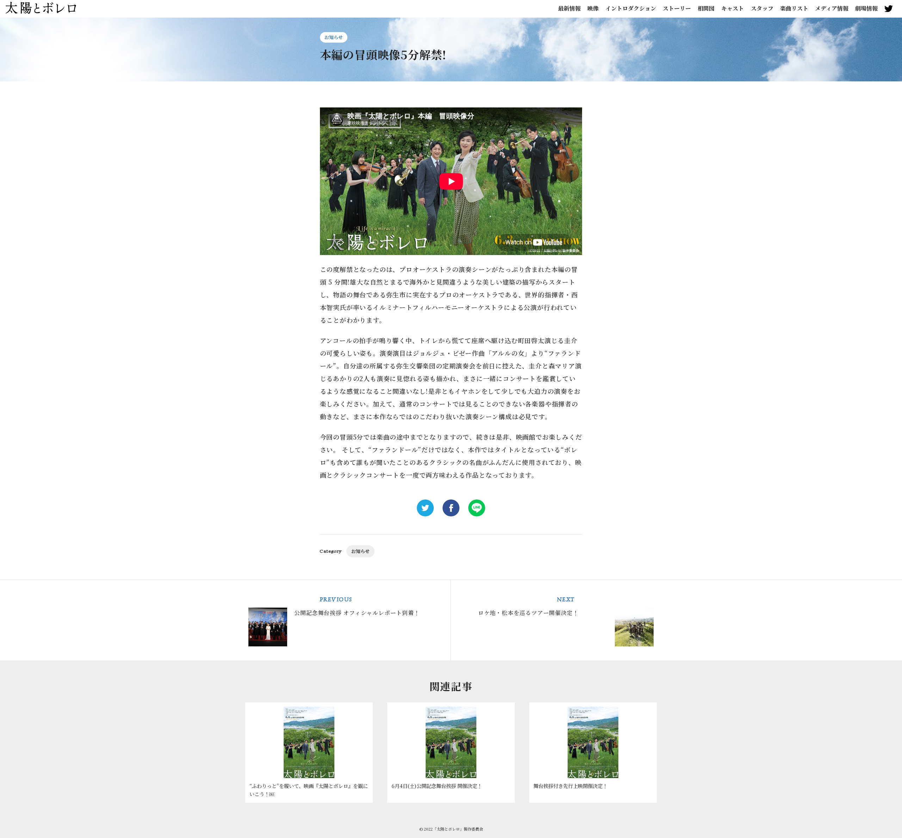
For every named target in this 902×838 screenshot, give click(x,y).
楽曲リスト (794, 8)
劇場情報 (866, 8)
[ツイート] (425, 507)
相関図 (706, 8)
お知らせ (334, 37)
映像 (593, 8)
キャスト (732, 8)
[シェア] (451, 507)
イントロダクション (630, 8)
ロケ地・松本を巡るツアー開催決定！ (528, 606)
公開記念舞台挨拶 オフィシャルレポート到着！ (357, 606)
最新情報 (569, 8)
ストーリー (677, 8)
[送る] (476, 507)
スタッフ (762, 8)
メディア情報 (831, 8)
